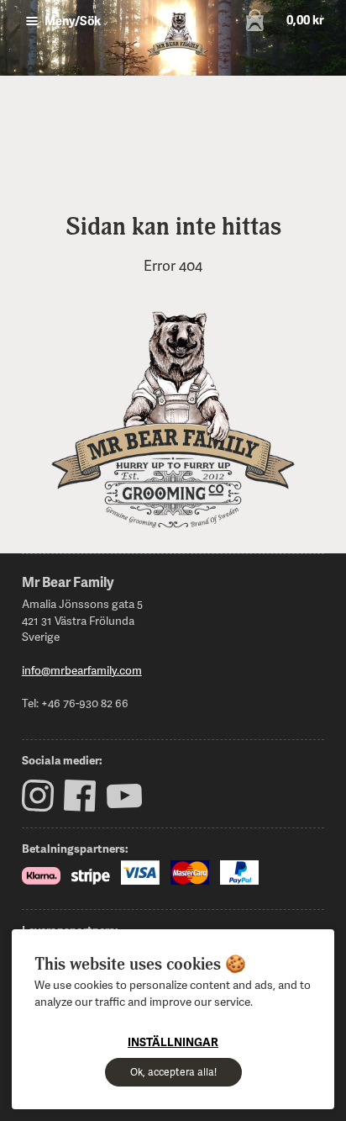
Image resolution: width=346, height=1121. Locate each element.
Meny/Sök (71, 20)
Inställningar (173, 1042)
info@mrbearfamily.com (82, 670)
